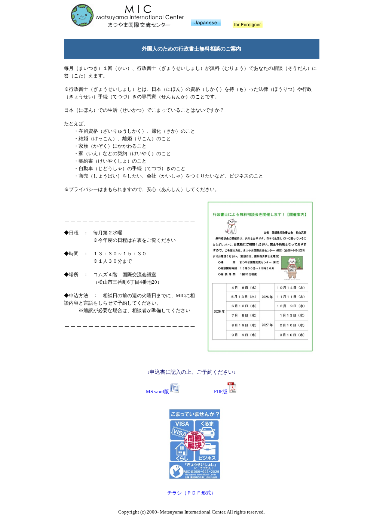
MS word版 (157, 391)
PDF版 (220, 391)
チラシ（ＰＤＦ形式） (191, 493)
